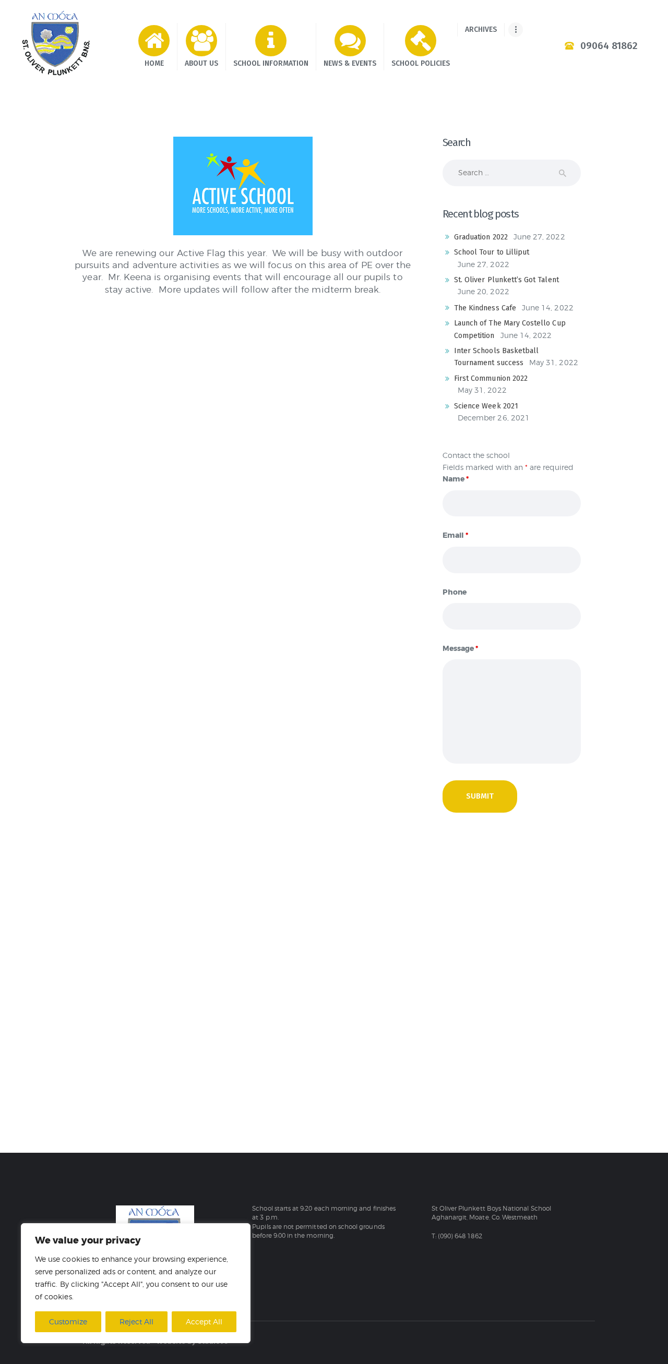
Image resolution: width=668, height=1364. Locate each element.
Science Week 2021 (486, 406)
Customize (68, 1321)
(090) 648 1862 (460, 1236)
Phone (455, 592)
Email (455, 535)
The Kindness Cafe (485, 308)
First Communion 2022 (491, 378)
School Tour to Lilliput (491, 252)
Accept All (204, 1321)
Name (456, 479)
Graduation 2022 (481, 237)
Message (461, 648)
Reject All (136, 1321)
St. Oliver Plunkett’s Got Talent (506, 279)
